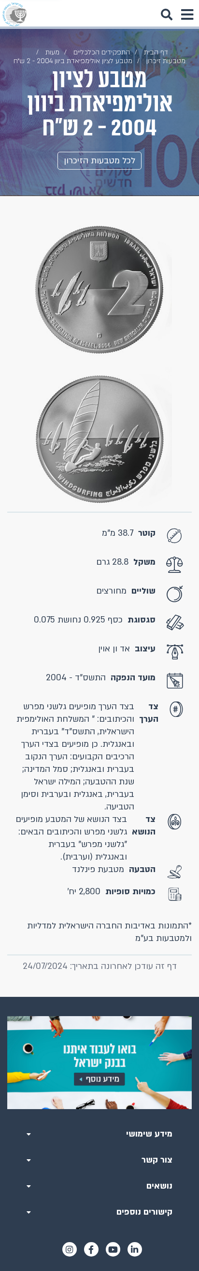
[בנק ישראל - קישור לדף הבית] (14, 14)
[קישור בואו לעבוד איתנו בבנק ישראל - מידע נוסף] (99, 1062)
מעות (52, 52)
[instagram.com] (69, 1249)
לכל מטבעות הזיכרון (99, 160)
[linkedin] (135, 1249)
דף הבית (156, 52)
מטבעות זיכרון (165, 61)
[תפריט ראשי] (187, 14)
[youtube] (113, 1249)
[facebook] (91, 1249)
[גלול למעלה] (99, 997)
